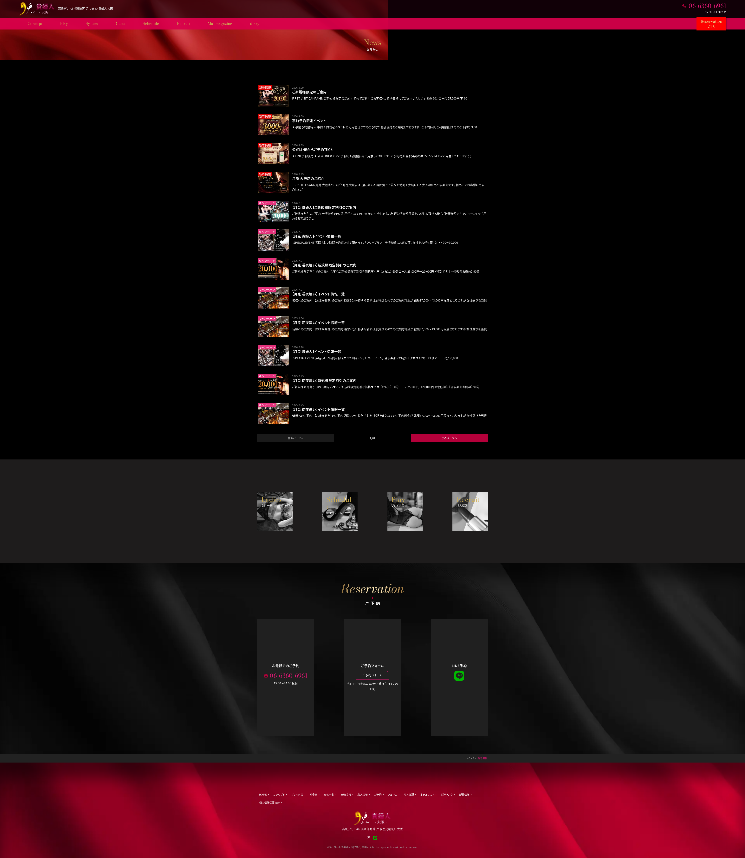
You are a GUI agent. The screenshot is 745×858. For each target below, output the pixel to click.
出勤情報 (346, 794)
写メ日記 (409, 794)
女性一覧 (329, 794)
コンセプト (279, 794)
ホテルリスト (427, 794)
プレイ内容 (297, 794)
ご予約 (378, 794)
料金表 (313, 794)
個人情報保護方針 (269, 802)
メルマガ (392, 794)
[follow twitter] (368, 838)
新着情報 (464, 794)
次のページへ (449, 438)
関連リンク (447, 794)
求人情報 (362, 794)
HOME (263, 794)
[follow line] (459, 680)
